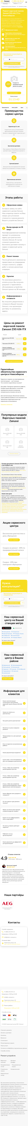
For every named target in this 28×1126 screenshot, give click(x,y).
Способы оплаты (5, 1051)
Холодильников (15, 1069)
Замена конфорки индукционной (10, 503)
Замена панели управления (8, 510)
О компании (4, 1040)
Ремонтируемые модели (7, 1043)
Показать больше (14, 453)
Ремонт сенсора (14, 507)
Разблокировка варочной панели (18, 509)
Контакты (3, 1035)
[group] (7, 905)
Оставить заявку (7, 643)
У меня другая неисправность (14, 361)
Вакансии (3, 1038)
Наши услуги (4, 1045)
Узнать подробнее (13, 539)
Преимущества (5, 107)
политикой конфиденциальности (14, 67)
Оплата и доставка (6, 1032)
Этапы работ (15, 107)
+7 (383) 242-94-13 (17, 1)
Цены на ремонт (14, 93)
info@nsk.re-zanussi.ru (10, 937)
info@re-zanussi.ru (9, 997)
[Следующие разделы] (27, 107)
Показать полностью (6, 404)
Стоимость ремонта (6, 1030)
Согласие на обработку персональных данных (14, 1048)
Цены (22, 107)
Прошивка (21, 501)
